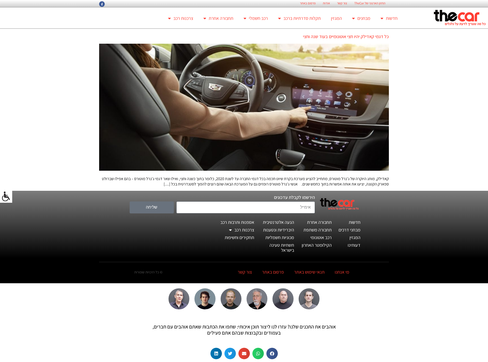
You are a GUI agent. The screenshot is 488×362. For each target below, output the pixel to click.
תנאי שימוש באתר (309, 272)
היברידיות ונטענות (278, 230)
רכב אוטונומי (321, 237)
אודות (326, 3)
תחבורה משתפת (317, 230)
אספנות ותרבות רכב (237, 222)
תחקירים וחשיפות (239, 237)
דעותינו (354, 245)
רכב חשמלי (258, 18)
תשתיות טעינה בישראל (281, 247)
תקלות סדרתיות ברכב (302, 18)
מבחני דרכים (349, 230)
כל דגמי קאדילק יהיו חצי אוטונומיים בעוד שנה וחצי (346, 36)
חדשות (392, 18)
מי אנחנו (342, 272)
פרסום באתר (308, 3)
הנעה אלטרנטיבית (278, 222)
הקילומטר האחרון (317, 245)
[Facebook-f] (102, 4)
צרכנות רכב (183, 18)
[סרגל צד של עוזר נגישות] (6, 197)
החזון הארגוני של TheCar (369, 3)
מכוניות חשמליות (279, 237)
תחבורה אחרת (221, 18)
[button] (272, 353)
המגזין (336, 18)
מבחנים (363, 18)
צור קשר (342, 3)
